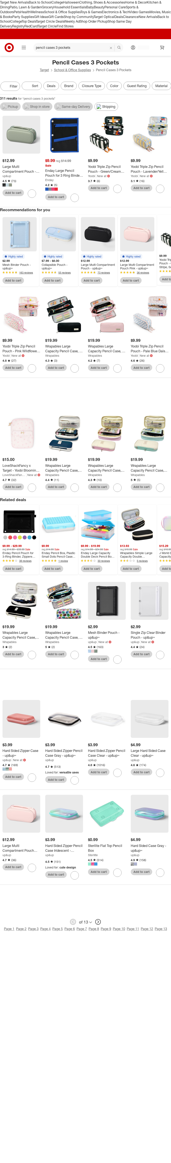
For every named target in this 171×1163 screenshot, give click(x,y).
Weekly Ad (72, 21)
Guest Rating (137, 86)
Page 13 (161, 929)
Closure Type (91, 86)
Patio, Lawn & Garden (26, 7)
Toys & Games (91, 12)
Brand (68, 86)
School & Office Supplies (62, 12)
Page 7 (82, 929)
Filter (13, 86)
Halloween (71, 2)
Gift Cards (56, 17)
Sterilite (93, 855)
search (119, 48)
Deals (118, 17)
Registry (18, 26)
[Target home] (9, 47)
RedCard (31, 26)
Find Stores (65, 26)
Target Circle (47, 26)
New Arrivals (148, 17)
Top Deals (29, 21)
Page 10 (119, 929)
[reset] (111, 48)
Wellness (37, 12)
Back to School (40, 2)
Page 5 (57, 929)
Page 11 (133, 929)
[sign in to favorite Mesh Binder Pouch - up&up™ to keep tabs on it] (117, 659)
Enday (49, 180)
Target (44, 70)
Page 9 (106, 929)
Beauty (99, 7)
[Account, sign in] (141, 47)
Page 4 (45, 929)
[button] (14, 256)
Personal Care (115, 7)
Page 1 (9, 929)
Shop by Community (79, 17)
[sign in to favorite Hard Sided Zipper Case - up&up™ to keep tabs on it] (32, 777)
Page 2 (21, 929)
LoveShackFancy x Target (14, 475)
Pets (17, 12)
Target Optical (104, 17)
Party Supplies (23, 17)
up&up (7, 176)
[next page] (98, 922)
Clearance (131, 17)
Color (114, 86)
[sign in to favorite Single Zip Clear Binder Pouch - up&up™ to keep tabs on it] (160, 655)
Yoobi (91, 176)
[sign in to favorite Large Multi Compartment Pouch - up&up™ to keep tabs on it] (32, 193)
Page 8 (94, 929)
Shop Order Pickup (94, 21)
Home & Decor (136, 2)
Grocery (48, 7)
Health (25, 12)
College (57, 2)
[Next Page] (166, 86)
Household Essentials (70, 7)
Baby (90, 7)
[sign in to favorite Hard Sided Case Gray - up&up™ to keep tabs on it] (160, 872)
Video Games (139, 12)
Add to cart (13, 192)
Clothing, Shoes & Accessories (102, 2)
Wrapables (52, 355)
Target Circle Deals (50, 21)
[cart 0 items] (162, 47)
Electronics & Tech (115, 12)
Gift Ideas (41, 17)
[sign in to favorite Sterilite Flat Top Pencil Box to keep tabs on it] (117, 872)
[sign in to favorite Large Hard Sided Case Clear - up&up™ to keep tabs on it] (160, 773)
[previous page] (73, 922)
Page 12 (147, 929)
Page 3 (33, 929)
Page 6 (69, 929)
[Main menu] (23, 47)
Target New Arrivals (14, 2)
